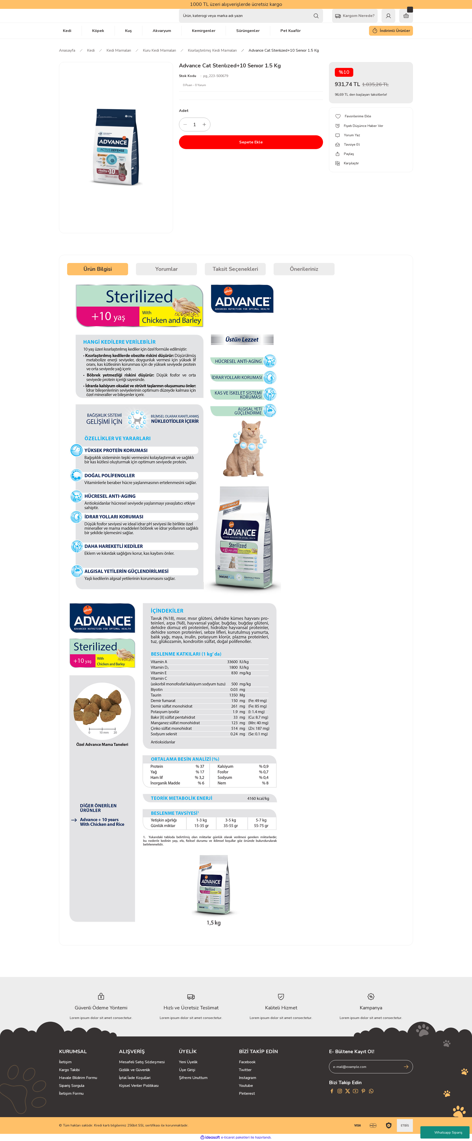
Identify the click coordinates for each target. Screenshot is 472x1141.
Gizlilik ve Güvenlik (134, 1070)
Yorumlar (166, 269)
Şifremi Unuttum (193, 1077)
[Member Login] (388, 16)
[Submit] (406, 1066)
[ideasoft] (210, 1137)
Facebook (247, 1062)
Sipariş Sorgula (71, 1085)
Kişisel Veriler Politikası (139, 1085)
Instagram (247, 1077)
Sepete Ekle (251, 142)
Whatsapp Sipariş (448, 1132)
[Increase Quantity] (204, 124)
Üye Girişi (187, 1070)
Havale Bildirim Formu (78, 1077)
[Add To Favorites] (371, 116)
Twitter (245, 1070)
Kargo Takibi (69, 1070)
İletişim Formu (71, 1093)
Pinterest (247, 1093)
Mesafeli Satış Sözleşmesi (142, 1062)
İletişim (65, 1062)
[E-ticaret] (235, 1137)
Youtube (246, 1085)
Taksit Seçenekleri (235, 269)
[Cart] (406, 16)
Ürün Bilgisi (97, 269)
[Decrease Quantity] (185, 124)
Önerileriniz (304, 269)
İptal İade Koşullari (134, 1077)
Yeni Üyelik (188, 1062)
